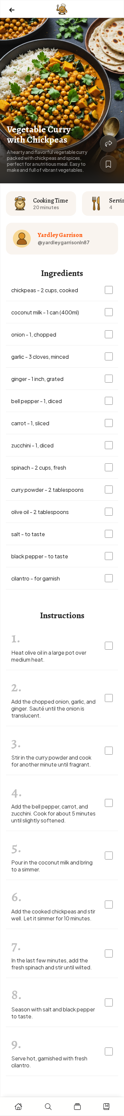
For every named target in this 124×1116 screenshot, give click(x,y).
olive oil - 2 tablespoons (40, 511)
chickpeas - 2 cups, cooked (44, 290)
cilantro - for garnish (35, 578)
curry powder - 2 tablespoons (47, 489)
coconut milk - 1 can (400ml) (45, 312)
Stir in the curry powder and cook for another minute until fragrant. (51, 761)
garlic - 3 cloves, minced (40, 356)
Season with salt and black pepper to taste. (53, 1013)
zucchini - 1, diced (32, 445)
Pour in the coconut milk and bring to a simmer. (52, 866)
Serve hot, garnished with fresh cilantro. (49, 1062)
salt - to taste (28, 534)
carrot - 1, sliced (30, 423)
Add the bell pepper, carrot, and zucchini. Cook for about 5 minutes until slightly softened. (53, 813)
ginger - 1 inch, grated (37, 378)
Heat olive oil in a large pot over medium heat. (48, 656)
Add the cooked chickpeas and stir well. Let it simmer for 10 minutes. (53, 915)
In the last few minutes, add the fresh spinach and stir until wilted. (51, 964)
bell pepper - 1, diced (36, 400)
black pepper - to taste (39, 556)
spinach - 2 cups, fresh (38, 467)
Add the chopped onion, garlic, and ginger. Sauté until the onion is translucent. (53, 708)
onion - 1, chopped (33, 334)
